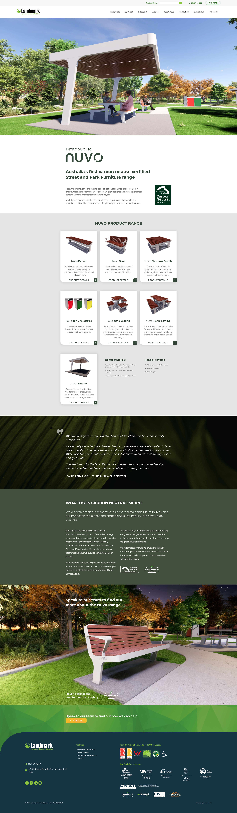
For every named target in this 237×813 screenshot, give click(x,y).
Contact (213, 12)
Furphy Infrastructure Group (85, 750)
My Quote (212, 3)
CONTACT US (76, 720)
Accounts (184, 12)
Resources (169, 12)
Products (115, 12)
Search (180, 3)
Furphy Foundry (83, 752)
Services (129, 12)
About (155, 12)
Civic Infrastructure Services (87, 755)
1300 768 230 (196, 3)
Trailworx (81, 758)
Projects (142, 12)
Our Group (199, 12)
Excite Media (208, 803)
